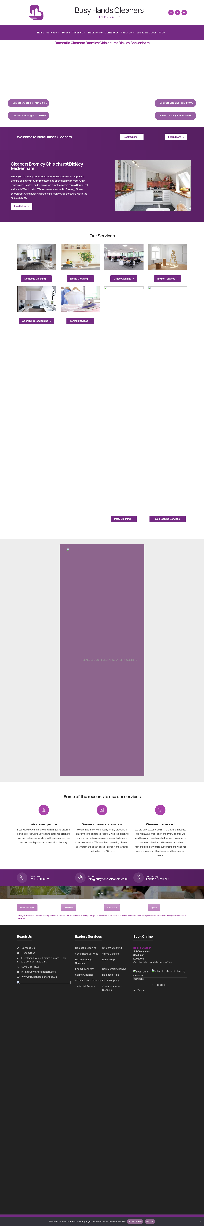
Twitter (141, 990)
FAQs (161, 32)
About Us (126, 32)
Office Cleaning (123, 278)
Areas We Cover (146, 32)
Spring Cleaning (79, 278)
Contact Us (112, 32)
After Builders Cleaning (35, 320)
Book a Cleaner (142, 947)
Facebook (161, 984)
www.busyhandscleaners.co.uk (39, 976)
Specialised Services (86, 953)
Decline (150, 1221)
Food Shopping (110, 980)
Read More (20, 206)
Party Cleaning (122, 518)
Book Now (112, 907)
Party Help (108, 959)
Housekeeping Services (166, 518)
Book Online (95, 32)
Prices (66, 32)
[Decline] (200, 1221)
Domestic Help (110, 974)
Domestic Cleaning (35, 278)
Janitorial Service (85, 986)
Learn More (175, 136)
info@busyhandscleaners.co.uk (39, 971)
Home (40, 32)
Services (51, 32)
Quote (154, 907)
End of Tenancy (166, 278)
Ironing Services (79, 320)
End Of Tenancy (84, 968)
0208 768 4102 (109, 17)
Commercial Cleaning (114, 968)
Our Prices (68, 907)
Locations (138, 958)
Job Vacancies (141, 951)
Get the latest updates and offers (152, 962)
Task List (77, 32)
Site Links (138, 955)
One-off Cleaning (112, 947)
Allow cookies (135, 1221)
